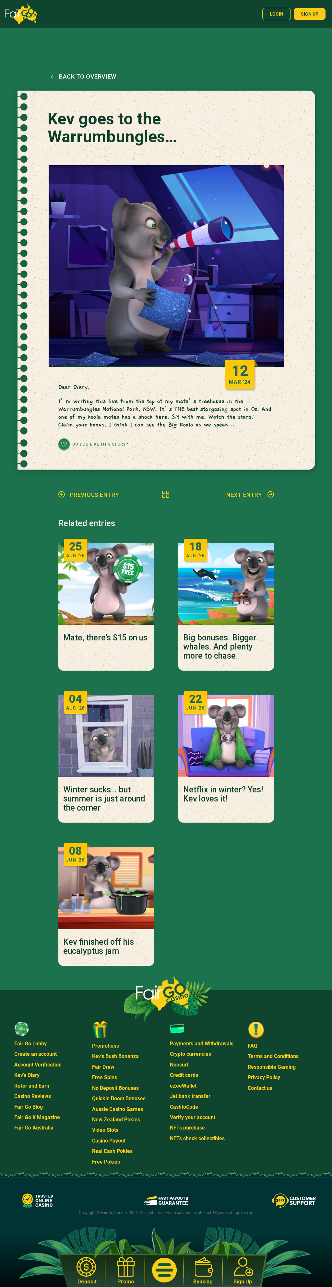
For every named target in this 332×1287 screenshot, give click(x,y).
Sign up (309, 14)
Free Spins (104, 1077)
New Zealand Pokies (116, 1120)
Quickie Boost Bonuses (119, 1098)
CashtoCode (184, 1107)
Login (276, 14)
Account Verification (38, 1065)
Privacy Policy (264, 1077)
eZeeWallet (183, 1086)
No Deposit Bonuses (115, 1088)
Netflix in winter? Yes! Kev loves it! (223, 794)
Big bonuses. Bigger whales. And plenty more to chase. (219, 647)
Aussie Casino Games (117, 1109)
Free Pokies (106, 1162)
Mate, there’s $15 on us (105, 637)
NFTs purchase (187, 1128)
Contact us (260, 1088)
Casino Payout (108, 1141)
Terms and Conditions (273, 1056)
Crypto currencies (190, 1054)
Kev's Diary (27, 1075)
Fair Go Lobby (30, 1044)
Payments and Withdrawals (201, 1044)
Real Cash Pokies (112, 1151)
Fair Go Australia (33, 1128)
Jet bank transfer (190, 1096)
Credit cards (184, 1075)
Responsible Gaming (272, 1067)
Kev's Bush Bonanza (115, 1056)
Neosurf (179, 1065)
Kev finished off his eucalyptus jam (98, 947)
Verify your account (192, 1117)
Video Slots (105, 1130)
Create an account (35, 1054)
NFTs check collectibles (197, 1138)
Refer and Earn (31, 1086)
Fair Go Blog (28, 1107)
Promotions (105, 1046)
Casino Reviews (32, 1096)
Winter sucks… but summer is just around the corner (104, 799)
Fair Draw (103, 1067)
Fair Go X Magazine (37, 1117)
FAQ (252, 1046)
